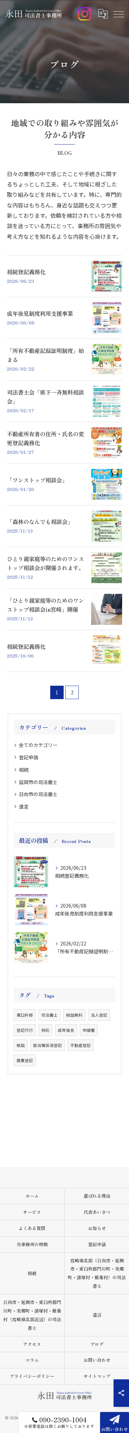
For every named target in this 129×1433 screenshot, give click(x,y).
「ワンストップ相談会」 (37, 480)
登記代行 (25, 1030)
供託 (45, 1030)
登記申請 (28, 757)
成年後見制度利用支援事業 (40, 313)
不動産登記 (80, 1045)
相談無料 (74, 1015)
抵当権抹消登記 (47, 1045)
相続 (24, 769)
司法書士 (49, 1015)
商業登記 (25, 1060)
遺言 (24, 806)
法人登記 (99, 1015)
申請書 (89, 1030)
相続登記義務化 (26, 272)
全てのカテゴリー (38, 744)
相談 (21, 1045)
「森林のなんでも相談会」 (40, 521)
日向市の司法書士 (38, 794)
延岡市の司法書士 (38, 782)
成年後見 (66, 1030)
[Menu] (118, 13)
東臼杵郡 (25, 1015)
